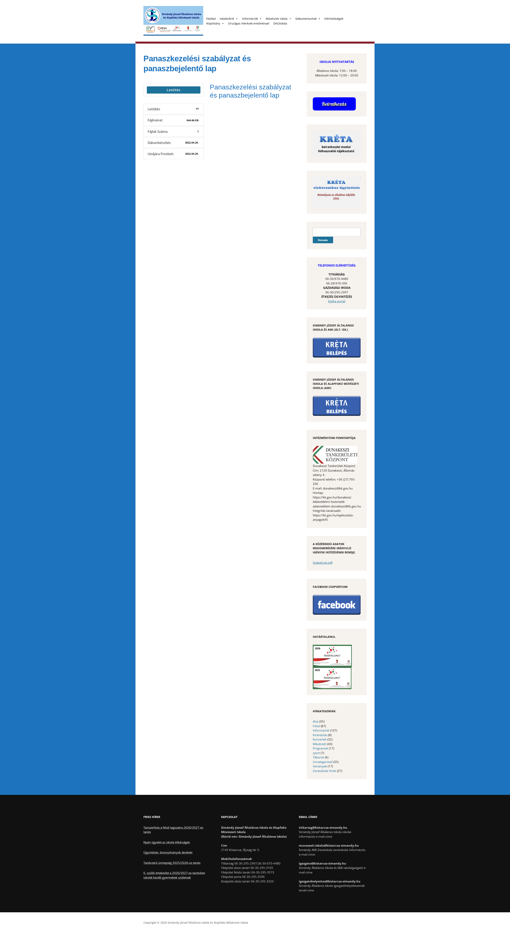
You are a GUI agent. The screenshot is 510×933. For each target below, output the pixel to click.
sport (316, 753)
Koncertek (320, 739)
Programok (320, 748)
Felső (316, 726)
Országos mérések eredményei (248, 23)
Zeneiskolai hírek (324, 771)
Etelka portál (336, 301)
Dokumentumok (306, 19)
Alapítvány (213, 23)
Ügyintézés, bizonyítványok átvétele (167, 852)
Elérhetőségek (334, 19)
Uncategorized (322, 762)
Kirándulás (320, 735)
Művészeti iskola (276, 19)
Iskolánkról (227, 19)
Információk (250, 19)
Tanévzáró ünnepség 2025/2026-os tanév (172, 863)
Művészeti (319, 744)
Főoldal (211, 19)
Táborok (318, 757)
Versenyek (320, 766)
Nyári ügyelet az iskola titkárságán (166, 842)
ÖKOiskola (280, 23)
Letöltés (173, 90)
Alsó (316, 721)
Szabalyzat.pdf (322, 563)
